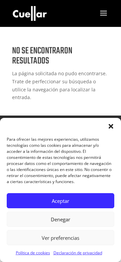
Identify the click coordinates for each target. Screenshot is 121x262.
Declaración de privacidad (77, 253)
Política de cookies (33, 253)
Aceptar (60, 201)
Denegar (60, 219)
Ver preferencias (60, 237)
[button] (111, 126)
